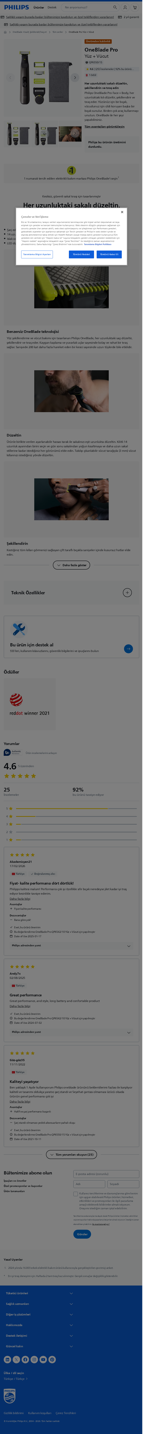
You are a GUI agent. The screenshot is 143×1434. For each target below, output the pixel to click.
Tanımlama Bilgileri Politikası (96, 244)
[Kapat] (121, 212)
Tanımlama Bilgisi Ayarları (36, 254)
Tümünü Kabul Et (108, 254)
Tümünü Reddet (80, 254)
